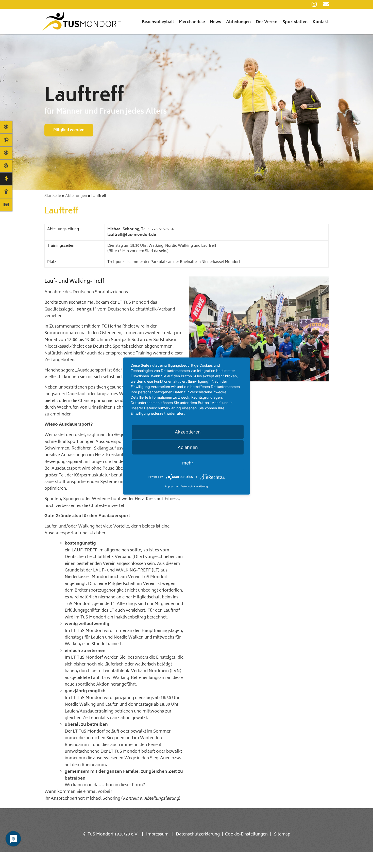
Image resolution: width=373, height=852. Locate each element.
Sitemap (282, 834)
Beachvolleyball (158, 22)
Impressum (157, 834)
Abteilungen (238, 22)
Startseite (52, 196)
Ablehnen (188, 447)
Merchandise (192, 22)
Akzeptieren (188, 431)
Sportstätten (295, 22)
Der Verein (266, 22)
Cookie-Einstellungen (246, 834)
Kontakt (321, 22)
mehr (187, 462)
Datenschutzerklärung (198, 834)
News (215, 22)
